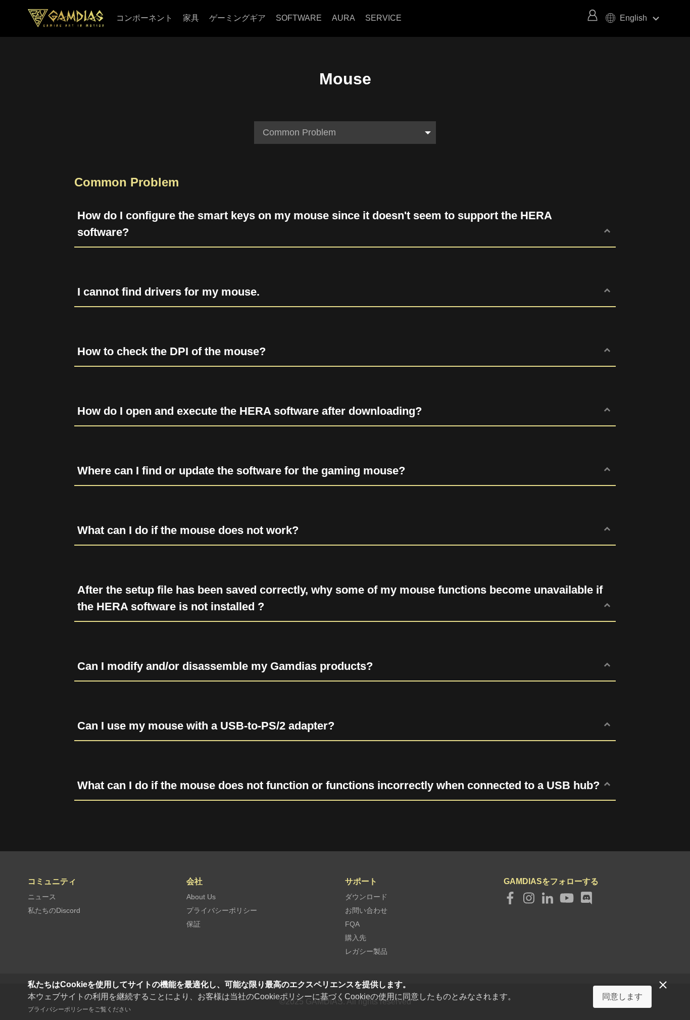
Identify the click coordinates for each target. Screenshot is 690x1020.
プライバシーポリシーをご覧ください (79, 1009)
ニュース (42, 897)
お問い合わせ (366, 910)
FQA (352, 924)
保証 (193, 924)
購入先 (355, 938)
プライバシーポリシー (221, 910)
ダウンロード (366, 897)
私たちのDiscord (54, 910)
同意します (622, 996)
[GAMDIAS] (71, 18)
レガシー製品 (366, 951)
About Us (201, 897)
